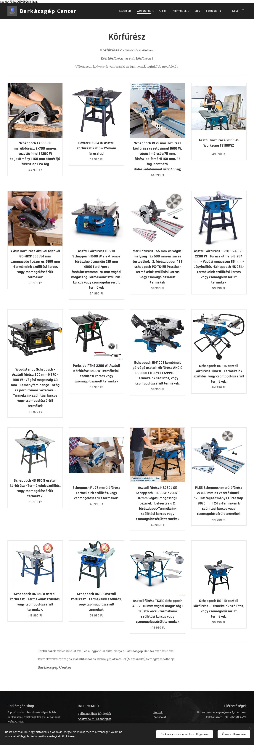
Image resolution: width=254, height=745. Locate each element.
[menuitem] (126, 11)
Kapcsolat (159, 717)
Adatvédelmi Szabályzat (94, 719)
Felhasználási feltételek (94, 713)
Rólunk (158, 712)
